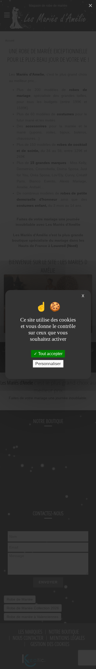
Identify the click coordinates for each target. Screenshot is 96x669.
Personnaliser (48, 364)
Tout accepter (49, 354)
